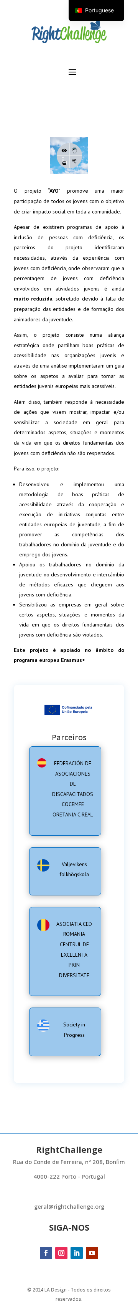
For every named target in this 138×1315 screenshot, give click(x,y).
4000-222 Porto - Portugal (69, 1176)
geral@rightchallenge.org (69, 1206)
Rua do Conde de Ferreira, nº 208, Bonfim (69, 1162)
